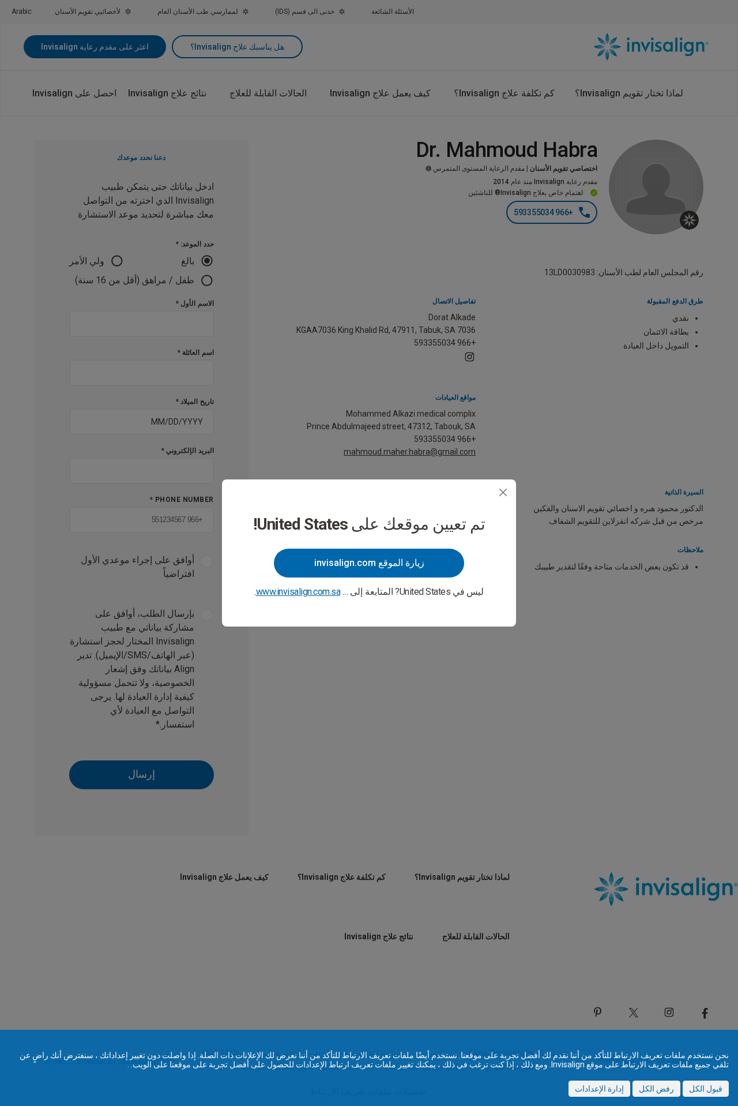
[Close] (503, 492)
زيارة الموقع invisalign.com (369, 562)
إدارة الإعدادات (599, 1088)
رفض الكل (656, 1088)
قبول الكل (705, 1088)
